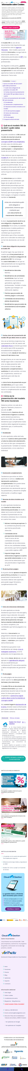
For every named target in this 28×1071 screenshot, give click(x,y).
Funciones (7, 969)
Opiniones (7, 978)
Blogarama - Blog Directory (12, 1001)
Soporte (7, 981)
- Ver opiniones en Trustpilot (13, 1025)
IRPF (21, 57)
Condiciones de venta (11, 998)
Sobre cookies (9, 995)
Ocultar (13, 81)
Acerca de (5, 718)
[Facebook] (23, 722)
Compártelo (8, 1069)
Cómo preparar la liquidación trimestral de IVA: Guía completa (13, 816)
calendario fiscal (7, 346)
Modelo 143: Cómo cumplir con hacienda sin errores (14, 868)
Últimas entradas (15, 718)
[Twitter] (25, 722)
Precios (7, 972)
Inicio (6, 966)
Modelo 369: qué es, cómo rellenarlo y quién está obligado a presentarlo (13, 841)
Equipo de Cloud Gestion (15, 723)
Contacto (7, 984)
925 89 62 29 (14, 1010)
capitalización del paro (16, 660)
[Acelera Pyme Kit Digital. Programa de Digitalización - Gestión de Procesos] (14, 919)
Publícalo (22, 1069)
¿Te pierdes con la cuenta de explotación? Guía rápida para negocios (14, 857)
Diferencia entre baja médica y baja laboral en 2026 (15, 863)
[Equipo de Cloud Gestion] (5, 725)
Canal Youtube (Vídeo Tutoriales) (14, 1004)
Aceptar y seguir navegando (10, 27)
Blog (6, 975)
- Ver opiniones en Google (12, 1022)
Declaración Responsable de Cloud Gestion (13, 957)
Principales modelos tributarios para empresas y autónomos (11, 791)
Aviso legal (8, 992)
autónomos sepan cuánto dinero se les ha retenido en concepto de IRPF (13, 698)
